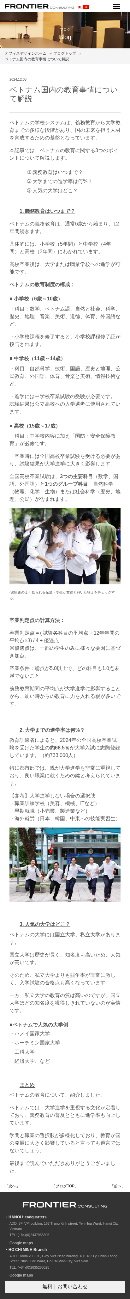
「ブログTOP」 (65, 1186)
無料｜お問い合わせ (65, 1286)
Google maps (21, 1243)
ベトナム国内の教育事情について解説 (37, 59)
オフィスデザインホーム (25, 53)
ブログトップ (64, 53)
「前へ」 (117, 1186)
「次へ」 (12, 1186)
